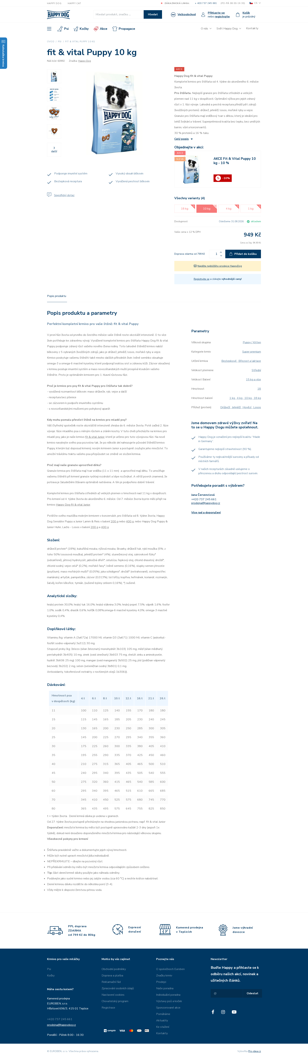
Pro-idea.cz (254, 1051)
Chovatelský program (115, 1001)
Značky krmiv (164, 975)
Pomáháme (163, 1014)
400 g (130, 521)
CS (255, 3)
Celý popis (181, 139)
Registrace (108, 1008)
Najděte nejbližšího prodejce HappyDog (219, 266)
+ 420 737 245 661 (206, 3)
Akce (103, 29)
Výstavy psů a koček (169, 1001)
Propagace (127, 29)
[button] (221, 252)
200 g (114, 521)
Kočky (84, 29)
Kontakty (252, 28)
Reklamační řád (111, 982)
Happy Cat (74, 3)
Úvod (50, 41)
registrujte (222, 17)
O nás (204, 28)
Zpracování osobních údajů (118, 988)
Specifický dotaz (64, 195)
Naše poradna (164, 988)
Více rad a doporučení (206, 512)
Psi (66, 29)
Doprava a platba (112, 975)
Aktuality (162, 1020)
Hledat (153, 14)
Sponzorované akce (168, 1008)
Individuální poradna (168, 995)
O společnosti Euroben (170, 969)
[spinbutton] (216, 254)
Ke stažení (162, 1027)
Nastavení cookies (113, 995)
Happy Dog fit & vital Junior (73, 505)
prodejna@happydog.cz (205, 503)
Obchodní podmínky (114, 969)
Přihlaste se (216, 12)
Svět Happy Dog (227, 28)
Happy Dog (54, 3)
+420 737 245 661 (204, 499)
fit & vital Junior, (95, 437)
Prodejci (161, 982)
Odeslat (252, 993)
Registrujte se (201, 279)
